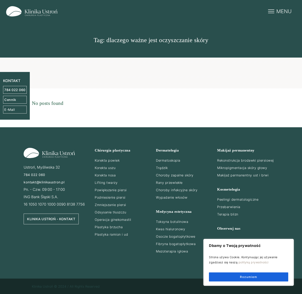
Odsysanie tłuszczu (110, 212)
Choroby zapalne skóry (175, 175)
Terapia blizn (227, 214)
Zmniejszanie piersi (110, 205)
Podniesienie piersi (110, 197)
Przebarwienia (228, 207)
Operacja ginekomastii (113, 220)
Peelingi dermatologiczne (237, 199)
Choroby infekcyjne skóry (176, 190)
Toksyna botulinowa (172, 222)
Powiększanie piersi (111, 190)
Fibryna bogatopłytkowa (176, 244)
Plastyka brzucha (109, 227)
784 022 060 (14, 90)
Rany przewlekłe (169, 183)
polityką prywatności (254, 262)
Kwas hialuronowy (170, 229)
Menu (284, 11)
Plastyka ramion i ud (111, 234)
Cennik (10, 100)
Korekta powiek (107, 160)
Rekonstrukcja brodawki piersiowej (245, 160)
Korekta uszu (105, 168)
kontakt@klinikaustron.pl (44, 182)
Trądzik (162, 168)
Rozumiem (248, 277)
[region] (248, 262)
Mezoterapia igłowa (172, 251)
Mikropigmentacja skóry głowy (242, 168)
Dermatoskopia (168, 160)
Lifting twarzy (106, 183)
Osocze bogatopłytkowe (175, 236)
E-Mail (9, 110)
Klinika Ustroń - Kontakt (51, 219)
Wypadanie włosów (171, 197)
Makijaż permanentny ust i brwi (243, 175)
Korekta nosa (105, 175)
